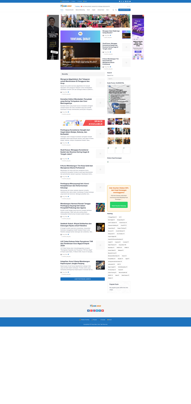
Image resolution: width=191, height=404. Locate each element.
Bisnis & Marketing (80, 9)
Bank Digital (111, 219)
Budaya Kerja (121, 219)
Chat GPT (123, 225)
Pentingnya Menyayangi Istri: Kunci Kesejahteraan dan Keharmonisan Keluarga (74, 186)
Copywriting (111, 228)
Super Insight (111, 267)
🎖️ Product (72, 1)
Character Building (113, 225)
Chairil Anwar (123, 222)
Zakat (117, 275)
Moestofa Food (112, 253)
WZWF (110, 275)
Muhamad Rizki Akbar (113, 255)
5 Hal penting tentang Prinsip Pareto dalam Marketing (96, 6)
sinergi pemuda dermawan (115, 261)
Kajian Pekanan (112, 244)
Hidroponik (111, 233)
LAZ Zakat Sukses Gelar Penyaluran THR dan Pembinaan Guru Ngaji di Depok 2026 (76, 243)
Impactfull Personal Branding (115, 239)
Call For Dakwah (112, 222)
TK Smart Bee (112, 269)
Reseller (120, 258)
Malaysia (120, 250)
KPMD (127, 247)
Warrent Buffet (123, 272)
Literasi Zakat (101, 9)
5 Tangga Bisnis (112, 217)
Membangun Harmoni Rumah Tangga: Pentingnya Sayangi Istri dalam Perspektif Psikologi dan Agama (75, 206)
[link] (119, 1)
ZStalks (110, 278)
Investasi (126, 242)
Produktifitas (111, 258)
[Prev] (127, 6)
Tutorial (120, 269)
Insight (93, 9)
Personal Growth (69, 9)
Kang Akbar (122, 244)
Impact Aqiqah (112, 236)
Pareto (124, 255)
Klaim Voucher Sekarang (119, 205)
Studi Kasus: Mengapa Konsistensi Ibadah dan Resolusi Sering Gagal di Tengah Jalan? (74, 152)
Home (61, 9)
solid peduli (111, 264)
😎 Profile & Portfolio (64, 1)
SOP (119, 264)
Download (108, 9)
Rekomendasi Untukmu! (124, 9)
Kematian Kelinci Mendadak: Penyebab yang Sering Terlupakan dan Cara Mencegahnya (76, 101)
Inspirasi (117, 242)
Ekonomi (110, 231)
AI (120, 217)
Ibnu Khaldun (120, 233)
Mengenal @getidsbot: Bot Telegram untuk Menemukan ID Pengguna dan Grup (75, 81)
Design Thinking (122, 228)
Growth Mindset (120, 231)
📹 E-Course (79, 1)
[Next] (129, 6)
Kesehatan (111, 247)
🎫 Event (85, 1)
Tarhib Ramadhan (122, 267)
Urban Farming (112, 272)
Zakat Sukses (125, 275)
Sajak (127, 258)
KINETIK (119, 247)
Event (88, 9)
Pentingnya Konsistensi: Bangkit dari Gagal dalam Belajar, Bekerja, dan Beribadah (75, 132)
